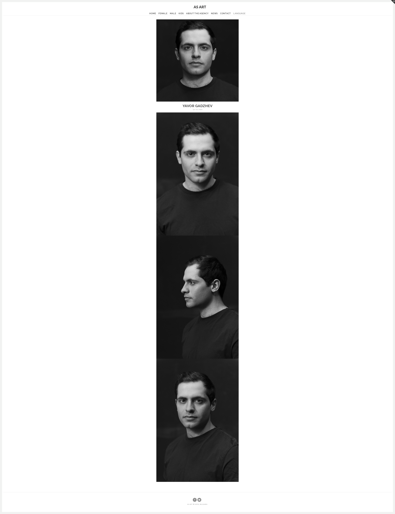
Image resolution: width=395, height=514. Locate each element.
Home (152, 13)
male (200, 109)
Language (239, 13)
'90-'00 (195, 109)
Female (162, 13)
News (214, 13)
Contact (225, 13)
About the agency (197, 13)
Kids (181, 13)
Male (173, 13)
